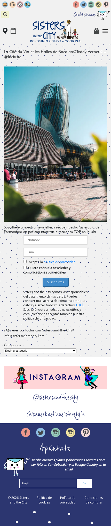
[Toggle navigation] (105, 31)
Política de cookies (44, 500)
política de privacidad (60, 262)
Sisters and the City (19, 500)
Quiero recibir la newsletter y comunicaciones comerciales (46, 270)
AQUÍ (79, 305)
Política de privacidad (68, 500)
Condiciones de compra (93, 500)
